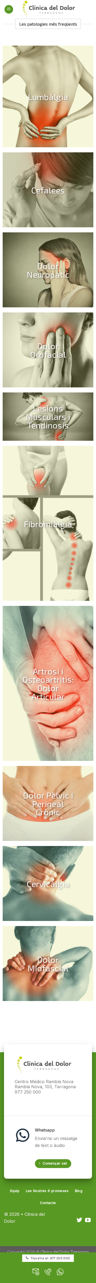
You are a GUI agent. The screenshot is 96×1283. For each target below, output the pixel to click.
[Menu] (9, 9)
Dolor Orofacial (48, 349)
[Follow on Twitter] (79, 1220)
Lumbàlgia (48, 97)
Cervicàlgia (48, 883)
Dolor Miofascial (48, 963)
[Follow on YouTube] (88, 1220)
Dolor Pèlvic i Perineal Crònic (48, 803)
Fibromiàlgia (48, 523)
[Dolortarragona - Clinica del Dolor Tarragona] (48, 9)
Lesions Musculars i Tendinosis (48, 416)
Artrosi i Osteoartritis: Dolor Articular (48, 683)
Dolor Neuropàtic (48, 269)
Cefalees (48, 190)
